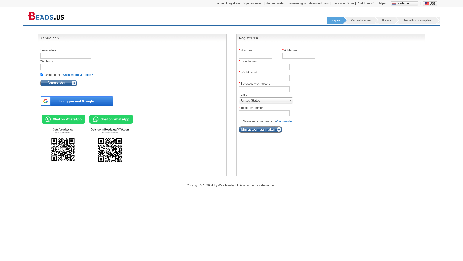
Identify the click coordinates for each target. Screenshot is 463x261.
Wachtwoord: (48, 61)
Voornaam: (248, 50)
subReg (260, 129)
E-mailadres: (48, 50)
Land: (244, 94)
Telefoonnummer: (252, 107)
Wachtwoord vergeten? (77, 75)
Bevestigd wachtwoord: (256, 83)
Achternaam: (292, 50)
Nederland (404, 3)
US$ (433, 3)
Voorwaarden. (285, 121)
